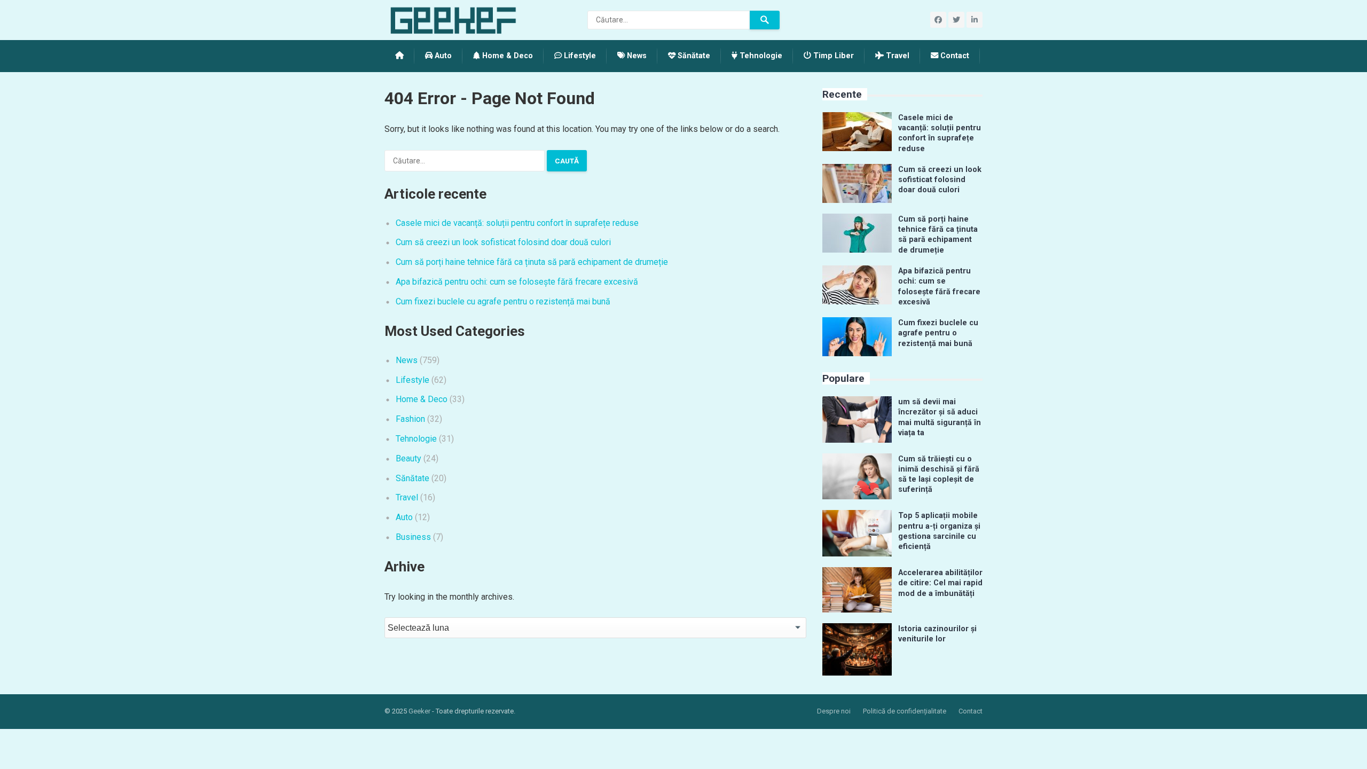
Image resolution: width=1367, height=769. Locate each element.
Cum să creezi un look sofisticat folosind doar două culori (503, 242)
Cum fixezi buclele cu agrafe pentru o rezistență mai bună (503, 301)
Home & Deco (506, 55)
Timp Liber (832, 55)
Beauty (408, 458)
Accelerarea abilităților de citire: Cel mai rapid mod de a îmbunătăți (940, 583)
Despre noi (834, 711)
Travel (896, 55)
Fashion (410, 419)
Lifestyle (579, 55)
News (636, 55)
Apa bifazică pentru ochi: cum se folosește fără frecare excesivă (517, 282)
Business (413, 537)
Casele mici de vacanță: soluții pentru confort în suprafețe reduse (517, 223)
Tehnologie (759, 55)
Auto (442, 55)
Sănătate (692, 55)
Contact (953, 55)
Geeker (419, 711)
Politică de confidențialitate (904, 711)
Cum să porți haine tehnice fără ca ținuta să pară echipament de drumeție (532, 262)
